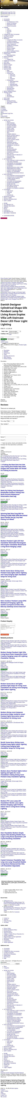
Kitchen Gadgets (11, 48)
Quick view (3, 477)
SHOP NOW (4, 218)
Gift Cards (6, 62)
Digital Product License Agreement (12, 936)
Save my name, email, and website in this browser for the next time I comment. (13, 444)
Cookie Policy (7, 941)
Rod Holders (10, 87)
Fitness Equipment (11, 44)
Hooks (8, 94)
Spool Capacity (4, 523)
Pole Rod (12, 83)
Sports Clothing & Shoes (13, 51)
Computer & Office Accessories (11, 34)
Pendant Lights (7, 67)
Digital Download (8, 37)
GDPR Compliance (8, 935)
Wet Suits (9, 103)
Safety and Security (14, 170)
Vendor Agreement (8, 942)
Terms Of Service (8, 932)
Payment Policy (7, 931)
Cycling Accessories (9, 35)
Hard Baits (12, 76)
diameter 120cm (12, 722)
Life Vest (9, 31)
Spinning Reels (10, 88)
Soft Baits (12, 78)
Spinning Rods (13, 84)
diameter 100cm (4, 722)
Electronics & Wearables (13, 42)
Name (3, 437)
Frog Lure (12, 74)
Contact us (6, 918)
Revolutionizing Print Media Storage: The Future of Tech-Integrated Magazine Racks (14, 903)
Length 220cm (18, 781)
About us (6, 919)
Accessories (7, 19)
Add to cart (3, 339)
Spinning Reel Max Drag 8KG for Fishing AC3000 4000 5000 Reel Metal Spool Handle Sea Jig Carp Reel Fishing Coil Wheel (14, 516)
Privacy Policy (7, 928)
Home (2, 278)
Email (3, 440)
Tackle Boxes (10, 89)
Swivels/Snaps (10, 96)
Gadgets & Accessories (12, 45)
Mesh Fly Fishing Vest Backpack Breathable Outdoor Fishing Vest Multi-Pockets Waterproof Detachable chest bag (12, 493)
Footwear (6, 58)
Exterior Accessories (14, 163)
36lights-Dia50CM (5, 662)
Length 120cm (11, 581)
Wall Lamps (7, 98)
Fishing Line (10, 59)
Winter (8, 33)
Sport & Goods (7, 69)
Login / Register (8, 1067)
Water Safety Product (12, 102)
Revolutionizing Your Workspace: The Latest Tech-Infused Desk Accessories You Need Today (15, 909)
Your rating (4, 421)
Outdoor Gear (10, 49)
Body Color (5, 331)
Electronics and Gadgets (16, 160)
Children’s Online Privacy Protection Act (14, 934)
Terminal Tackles (8, 92)
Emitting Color (5, 333)
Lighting (10, 166)
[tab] (15, 350)
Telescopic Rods (14, 85)
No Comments (15, 905)
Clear (10, 334)
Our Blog (6, 922)
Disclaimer (6, 939)
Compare (6, 1066)
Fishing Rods (10, 80)
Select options (14, 1088)
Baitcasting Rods (14, 81)
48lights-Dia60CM (14, 662)
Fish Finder (9, 71)
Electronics (6, 38)
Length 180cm (18, 581)
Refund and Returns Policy (10, 929)
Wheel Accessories (11, 26)
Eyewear (9, 30)
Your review (5, 424)
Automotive (7, 20)
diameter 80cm (20, 722)
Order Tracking (7, 921)
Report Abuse (3, 347)
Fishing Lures (10, 73)
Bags (8, 70)
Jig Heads (9, 95)
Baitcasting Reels (11, 55)
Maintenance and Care (15, 167)
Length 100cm (4, 581)
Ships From (3, 611)
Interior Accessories (11, 23)
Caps (8, 28)
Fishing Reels (7, 53)
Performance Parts (11, 24)
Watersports (6, 99)
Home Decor (10, 46)
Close (2, 1071)
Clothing (6, 27)
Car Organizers (12, 161)
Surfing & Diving (11, 101)
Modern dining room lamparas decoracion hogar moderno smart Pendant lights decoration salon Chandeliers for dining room (13, 715)
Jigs (11, 77)
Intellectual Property (9, 938)
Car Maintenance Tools (12, 21)
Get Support (10, 339)
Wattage (3, 815)
